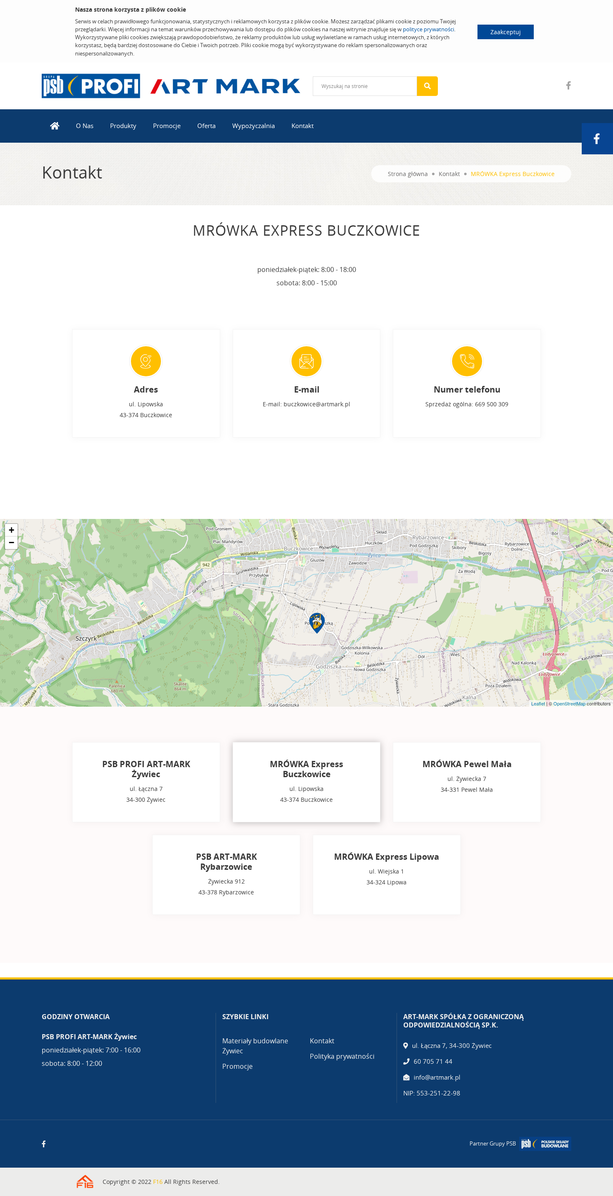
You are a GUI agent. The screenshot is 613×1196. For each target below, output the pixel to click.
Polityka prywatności (342, 1056)
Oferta (206, 125)
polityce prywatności (428, 29)
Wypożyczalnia (253, 125)
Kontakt (302, 125)
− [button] (11, 542)
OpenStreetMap (569, 703)
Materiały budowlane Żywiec (255, 1045)
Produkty (123, 125)
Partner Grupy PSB (493, 1143)
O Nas (84, 125)
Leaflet (538, 703)
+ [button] (11, 530)
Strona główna (408, 174)
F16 (158, 1182)
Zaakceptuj (505, 32)
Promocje (167, 125)
